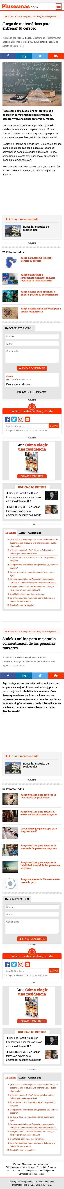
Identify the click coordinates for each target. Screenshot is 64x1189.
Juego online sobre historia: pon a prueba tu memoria (41, 310)
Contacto (52, 1167)
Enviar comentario (33, 368)
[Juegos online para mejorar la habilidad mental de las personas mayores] (10, 867)
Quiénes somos (29, 1163)
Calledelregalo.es (29, 1170)
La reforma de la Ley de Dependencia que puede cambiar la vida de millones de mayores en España (33, 581)
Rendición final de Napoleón (22, 605)
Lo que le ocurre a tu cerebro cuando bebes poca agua (32, 573)
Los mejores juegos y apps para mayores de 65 (39, 830)
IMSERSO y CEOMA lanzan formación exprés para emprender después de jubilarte (23, 511)
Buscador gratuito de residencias (36, 228)
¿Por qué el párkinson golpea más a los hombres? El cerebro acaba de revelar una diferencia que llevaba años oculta (34, 543)
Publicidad (41, 1167)
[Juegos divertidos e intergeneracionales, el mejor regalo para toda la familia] (10, 279)
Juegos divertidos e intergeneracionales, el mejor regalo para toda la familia (38, 277)
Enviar (54, 425)
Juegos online (29, 16)
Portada (10, 16)
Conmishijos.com (46, 1170)
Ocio (19, 16)
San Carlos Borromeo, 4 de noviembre (27, 593)
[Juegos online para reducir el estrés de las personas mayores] (10, 816)
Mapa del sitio (13, 1170)
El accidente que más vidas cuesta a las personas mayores (33, 559)
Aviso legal (43, 1163)
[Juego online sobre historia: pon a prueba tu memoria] (10, 313)
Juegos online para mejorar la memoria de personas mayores (39, 847)
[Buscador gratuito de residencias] (13, 231)
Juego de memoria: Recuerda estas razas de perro (41, 881)
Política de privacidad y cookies (20, 1167)
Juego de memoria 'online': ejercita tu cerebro (36, 259)
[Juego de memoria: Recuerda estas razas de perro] (10, 884)
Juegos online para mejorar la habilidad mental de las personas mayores (40, 865)
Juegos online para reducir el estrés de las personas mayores (39, 813)
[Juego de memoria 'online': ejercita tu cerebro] (10, 262)
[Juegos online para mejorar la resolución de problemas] (10, 799)
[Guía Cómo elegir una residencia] (32, 460)
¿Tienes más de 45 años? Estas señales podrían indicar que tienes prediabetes (32, 551)
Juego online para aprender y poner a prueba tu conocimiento (39, 293)
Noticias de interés (32, 487)
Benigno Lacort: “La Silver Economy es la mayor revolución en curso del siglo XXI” (24, 497)
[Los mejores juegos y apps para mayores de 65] (10, 833)
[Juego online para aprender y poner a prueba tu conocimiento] (10, 296)
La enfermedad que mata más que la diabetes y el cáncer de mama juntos (32, 599)
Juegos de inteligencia (46, 16)
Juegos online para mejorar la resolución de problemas (38, 796)
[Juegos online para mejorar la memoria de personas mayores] (10, 850)
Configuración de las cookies (31, 1173)
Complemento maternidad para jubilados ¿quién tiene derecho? (34, 566)
